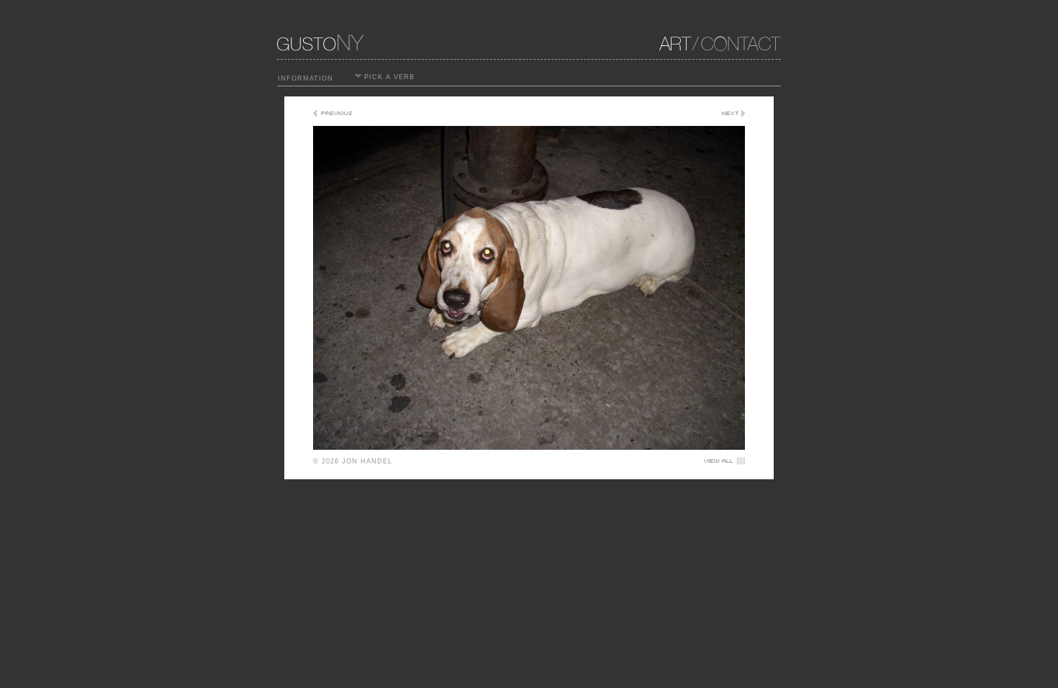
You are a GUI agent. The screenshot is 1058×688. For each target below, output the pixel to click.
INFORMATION (305, 78)
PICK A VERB (388, 77)
